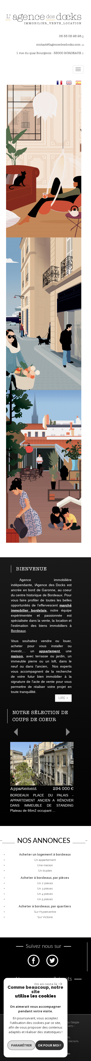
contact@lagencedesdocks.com (58, 44)
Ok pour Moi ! (49, 1045)
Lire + (63, 698)
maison (17, 656)
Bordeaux (18, 631)
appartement (49, 651)
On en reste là (45, 984)
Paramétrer (21, 1045)
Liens (69, 1026)
